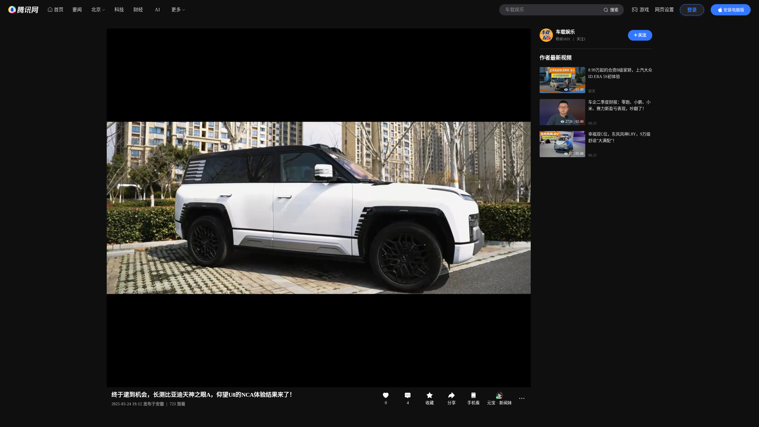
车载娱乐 (565, 31)
